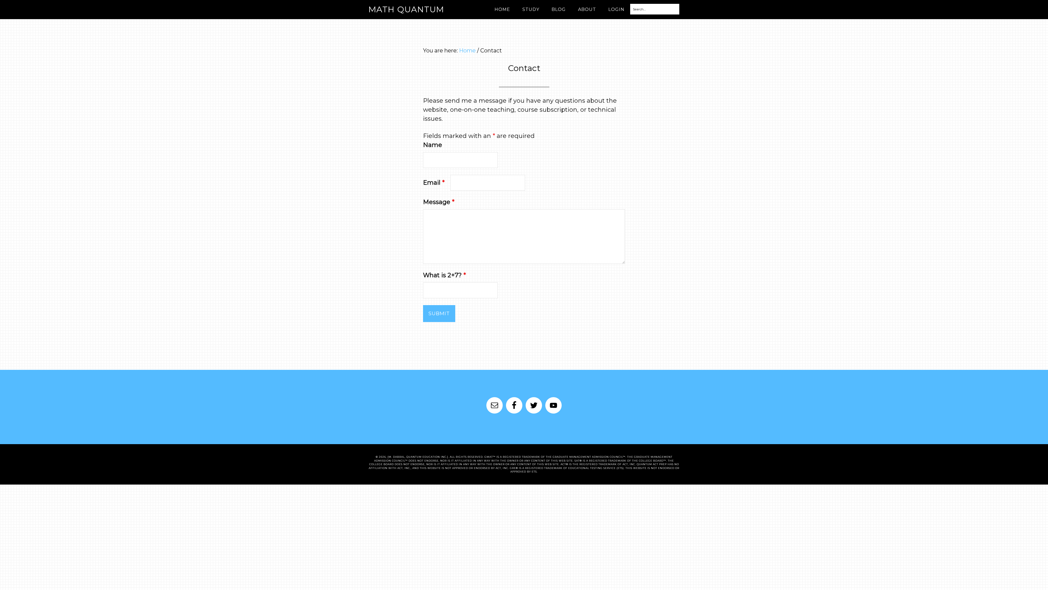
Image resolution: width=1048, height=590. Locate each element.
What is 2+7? (444, 275)
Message (438, 202)
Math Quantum (406, 9)
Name (432, 145)
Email (434, 182)
